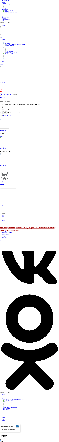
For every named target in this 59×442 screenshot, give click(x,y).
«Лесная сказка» (3, 149)
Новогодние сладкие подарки (8, 57)
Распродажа (5, 41)
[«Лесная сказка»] (4, 180)
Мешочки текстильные (7, 11)
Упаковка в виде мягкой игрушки (8, 53)
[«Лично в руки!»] (8, 204)
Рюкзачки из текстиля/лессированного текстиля (10, 12)
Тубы (4, 7)
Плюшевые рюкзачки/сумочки (10, 51)
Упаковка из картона (7, 43)
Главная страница (2, 94)
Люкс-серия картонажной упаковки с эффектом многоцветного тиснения (16, 44)
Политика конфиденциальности (6, 234)
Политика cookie (4, 231)
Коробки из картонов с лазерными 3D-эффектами (11, 8)
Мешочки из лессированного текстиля (9, 10)
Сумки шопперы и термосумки (8, 42)
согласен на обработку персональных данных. (20, 440)
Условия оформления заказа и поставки (7, 232)
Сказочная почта (2, 96)
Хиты (4, 58)
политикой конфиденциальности (9, 440)
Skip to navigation (2, 0)
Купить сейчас (5, 113)
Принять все (18, 425)
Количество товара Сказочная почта (6, 112)
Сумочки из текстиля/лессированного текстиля (12, 52)
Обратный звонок (2, 21)
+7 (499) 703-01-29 (2, 28)
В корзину (1, 113)
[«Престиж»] (4, 163)
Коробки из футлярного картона (10, 45)
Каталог (6, 94)
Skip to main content (7, 0)
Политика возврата (4, 237)
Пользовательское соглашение (6, 238)
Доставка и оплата (5, 418)
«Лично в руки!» (3, 208)
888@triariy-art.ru (2, 25)
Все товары (9, 94)
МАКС (2, 37)
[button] (1, 181)
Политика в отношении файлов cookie (7, 430)
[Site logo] (7, 81)
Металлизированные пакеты (8, 54)
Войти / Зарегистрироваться (5, 421)
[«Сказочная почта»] (4, 128)
